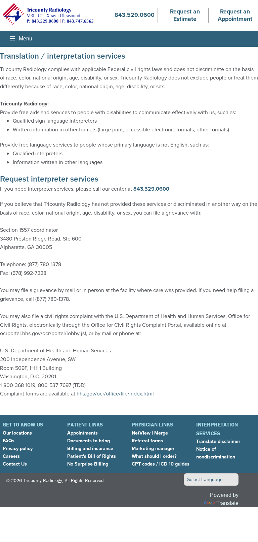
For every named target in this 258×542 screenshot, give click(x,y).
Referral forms (147, 440)
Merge (161, 433)
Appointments (82, 433)
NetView (141, 433)
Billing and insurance (90, 448)
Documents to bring (88, 440)
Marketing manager (153, 448)
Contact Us (15, 464)
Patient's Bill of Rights (91, 456)
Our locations (17, 433)
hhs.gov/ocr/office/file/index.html (115, 393)
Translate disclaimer (218, 441)
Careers (11, 456)
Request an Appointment (235, 15)
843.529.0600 (135, 14)
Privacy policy (18, 448)
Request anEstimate (185, 15)
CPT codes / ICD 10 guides (160, 464)
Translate (227, 503)
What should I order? (154, 456)
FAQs (8, 440)
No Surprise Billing (87, 464)
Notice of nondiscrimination (215, 452)
